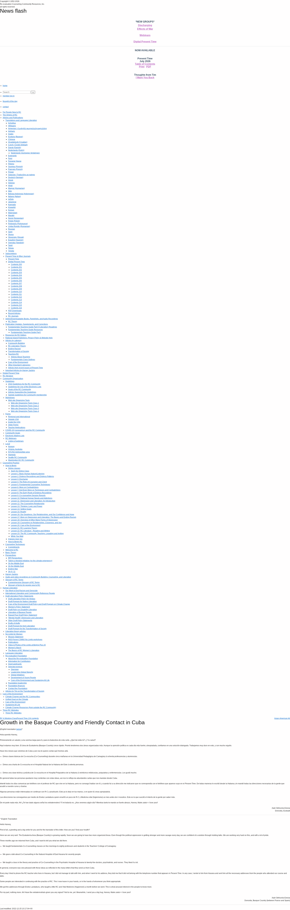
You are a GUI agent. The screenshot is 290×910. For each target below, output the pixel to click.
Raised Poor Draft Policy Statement (22, 615)
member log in (8, 96)
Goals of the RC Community (19, 389)
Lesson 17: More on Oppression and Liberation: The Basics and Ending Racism (43, 517)
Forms (8, 414)
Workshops (10, 398)
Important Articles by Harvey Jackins (20, 370)
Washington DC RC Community (21, 460)
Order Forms (13, 425)
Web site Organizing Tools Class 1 (25, 403)
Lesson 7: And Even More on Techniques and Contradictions (35, 490)
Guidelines (9, 381)
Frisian (11, 172)
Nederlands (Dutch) (16, 150)
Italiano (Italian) (14, 196)
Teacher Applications (16, 427)
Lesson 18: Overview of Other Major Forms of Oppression (34, 520)
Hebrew (11, 183)
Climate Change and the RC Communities (22, 697)
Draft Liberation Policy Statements (19, 596)
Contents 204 (16, 275)
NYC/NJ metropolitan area (19, 452)
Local (7, 444)
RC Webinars (10, 438)
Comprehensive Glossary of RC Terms (24, 582)
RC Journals (13, 316)
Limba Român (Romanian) (19, 226)
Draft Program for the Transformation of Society (27, 629)
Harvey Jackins (11, 574)
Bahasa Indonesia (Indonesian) (21, 194)
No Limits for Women (14, 634)
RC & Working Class (8, 718)
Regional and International (19, 417)
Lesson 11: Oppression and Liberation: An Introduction (33, 501)
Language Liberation (14, 653)
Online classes (14, 468)
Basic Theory (10, 552)
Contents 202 (16, 270)
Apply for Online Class (20, 471)
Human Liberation (10, 588)
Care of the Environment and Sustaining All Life (30, 680)
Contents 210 (16, 292)
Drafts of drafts (14, 623)
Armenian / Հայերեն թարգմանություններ (27, 128)
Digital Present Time (145, 41)
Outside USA (13, 419)
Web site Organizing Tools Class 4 (25, 411)
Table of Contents (145, 64)
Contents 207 (16, 283)
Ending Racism (14, 349)
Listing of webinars (16, 441)
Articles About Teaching (20, 357)
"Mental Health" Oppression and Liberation (25, 618)
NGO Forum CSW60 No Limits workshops (25, 639)
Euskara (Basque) (15, 137)
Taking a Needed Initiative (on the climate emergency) (30, 561)
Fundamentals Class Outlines (23, 360)
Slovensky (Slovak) (16, 237)
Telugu (11, 248)
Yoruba (11, 251)
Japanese (12, 202)
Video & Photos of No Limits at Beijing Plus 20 (27, 645)
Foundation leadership (17, 683)
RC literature (8, 376)
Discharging (145, 25)
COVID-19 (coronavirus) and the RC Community (25, 430)
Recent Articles (14, 313)
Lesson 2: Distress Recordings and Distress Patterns (32, 476)
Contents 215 (16, 305)
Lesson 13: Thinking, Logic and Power (26, 506)
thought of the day (10, 101)
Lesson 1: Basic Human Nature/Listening (27, 474)
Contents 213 (16, 300)
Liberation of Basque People (20, 612)
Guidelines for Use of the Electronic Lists (24, 387)
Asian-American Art (282, 718)
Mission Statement (15, 637)
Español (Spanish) (15, 240)
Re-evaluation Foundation (16, 656)
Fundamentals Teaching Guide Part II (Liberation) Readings (32, 327)
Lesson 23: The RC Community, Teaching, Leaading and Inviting (37, 533)
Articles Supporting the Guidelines (22, 392)
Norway (11, 446)
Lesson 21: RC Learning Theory (24, 528)
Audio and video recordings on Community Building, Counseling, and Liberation (38, 577)
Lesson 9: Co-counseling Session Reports (28, 495)
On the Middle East (16, 563)
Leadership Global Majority (22, 672)
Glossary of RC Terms (14, 580)
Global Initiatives (17, 675)
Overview (15, 669)
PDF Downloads (15, 311)
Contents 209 (16, 289)
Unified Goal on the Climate (16, 699)
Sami (10, 232)
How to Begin (10, 466)
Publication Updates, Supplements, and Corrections (26, 324)
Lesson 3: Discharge (19, 479)
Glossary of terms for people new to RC (24, 585)
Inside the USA (14, 422)
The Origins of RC (10, 115)
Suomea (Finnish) (15, 167)
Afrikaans (12, 126)
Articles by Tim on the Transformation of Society (24, 691)
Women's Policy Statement (19, 607)
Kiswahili (12, 207)
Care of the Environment (18, 362)
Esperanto (12, 156)
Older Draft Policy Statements (20, 620)
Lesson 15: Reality (18, 512)
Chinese (11, 139)
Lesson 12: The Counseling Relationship (27, 504)
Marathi (11, 215)
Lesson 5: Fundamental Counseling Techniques (30, 485)
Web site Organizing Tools (19, 400)
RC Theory (12, 321)
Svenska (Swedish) (16, 243)
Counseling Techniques (15, 544)
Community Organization (13, 379)
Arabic (10, 134)
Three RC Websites (11, 710)
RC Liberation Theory (17, 346)
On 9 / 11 (11, 572)
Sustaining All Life (12, 705)
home (5, 86)
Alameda (12, 455)
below (18, 729)
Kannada (12, 205)
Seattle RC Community (17, 457)
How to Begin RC (15, 542)
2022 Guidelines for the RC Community (24, 384)
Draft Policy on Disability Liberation (22, 610)
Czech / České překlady (18, 145)
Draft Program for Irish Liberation (21, 626)
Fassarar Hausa (14, 161)
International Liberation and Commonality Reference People (30, 593)
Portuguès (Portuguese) (18, 224)
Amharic (11, 131)
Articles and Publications (13, 118)
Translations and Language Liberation (21, 120)
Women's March (14, 648)
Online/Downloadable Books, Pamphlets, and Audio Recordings (31, 319)
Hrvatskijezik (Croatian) (17, 142)
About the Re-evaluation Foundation (23, 659)
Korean (11, 210)
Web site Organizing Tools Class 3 (25, 408)
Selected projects (15, 667)
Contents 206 (16, 281)
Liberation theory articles (15, 631)
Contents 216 (16, 308)
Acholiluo (12, 123)
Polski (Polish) (14, 221)
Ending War (13, 569)
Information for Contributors (19, 661)
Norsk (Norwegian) (16, 218)
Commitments (13, 547)
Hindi (10, 186)
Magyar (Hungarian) (16, 188)
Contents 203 (16, 273)
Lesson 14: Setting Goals (21, 509)
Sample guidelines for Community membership (27, 395)
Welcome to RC (11, 550)
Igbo (10, 191)
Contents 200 (16, 264)
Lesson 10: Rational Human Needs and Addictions (31, 498)
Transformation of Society (18, 351)
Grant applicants (15, 664)
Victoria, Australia (15, 449)
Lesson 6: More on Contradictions (25, 487)
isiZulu (11, 199)
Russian (11, 229)
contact (6, 107)
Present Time (13, 259)
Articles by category (13, 340)
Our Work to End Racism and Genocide (21, 591)
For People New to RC (12, 112)
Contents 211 (16, 294)
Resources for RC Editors (15, 335)
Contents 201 (16, 267)
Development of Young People (23, 678)
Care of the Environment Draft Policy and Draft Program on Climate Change (39, 604)
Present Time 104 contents (28, 718)
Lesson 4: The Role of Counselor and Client (29, 482)
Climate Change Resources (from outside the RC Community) (30, 707)
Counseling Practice (11, 463)
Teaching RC (13, 354)
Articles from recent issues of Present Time (25, 368)
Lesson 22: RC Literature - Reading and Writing (30, 531)
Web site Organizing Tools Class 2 (25, 406)
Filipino (11, 164)
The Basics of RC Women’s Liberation (23, 650)
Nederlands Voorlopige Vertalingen (25, 153)
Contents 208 (16, 286)
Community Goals (12, 433)
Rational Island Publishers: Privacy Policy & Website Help (29, 338)
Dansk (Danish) (14, 147)
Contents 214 (16, 302)
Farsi (10, 158)
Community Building (16, 343)
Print (141, 66)
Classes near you (15, 539)
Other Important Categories (19, 365)
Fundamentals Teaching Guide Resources (25, 330)
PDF (148, 66)
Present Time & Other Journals (18, 256)
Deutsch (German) (15, 177)
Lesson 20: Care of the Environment (25, 525)
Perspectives (10, 555)
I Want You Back (145, 77)
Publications (13, 642)
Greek (10, 180)
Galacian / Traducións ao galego (21, 175)
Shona (11, 234)
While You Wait (17, 536)
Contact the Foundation (17, 688)
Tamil (10, 245)
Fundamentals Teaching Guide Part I (26, 332)
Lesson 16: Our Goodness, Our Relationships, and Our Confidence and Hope (42, 514)
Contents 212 (16, 297)
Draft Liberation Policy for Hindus (21, 599)
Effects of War (145, 29)
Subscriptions (11, 253)
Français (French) (15, 169)
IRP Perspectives (15, 558)
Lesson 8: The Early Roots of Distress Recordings (31, 493)
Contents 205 (16, 278)
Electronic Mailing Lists (14, 436)
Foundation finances (16, 686)
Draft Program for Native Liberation (22, 601)
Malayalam (12, 213)
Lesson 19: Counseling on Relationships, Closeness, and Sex (36, 523)
